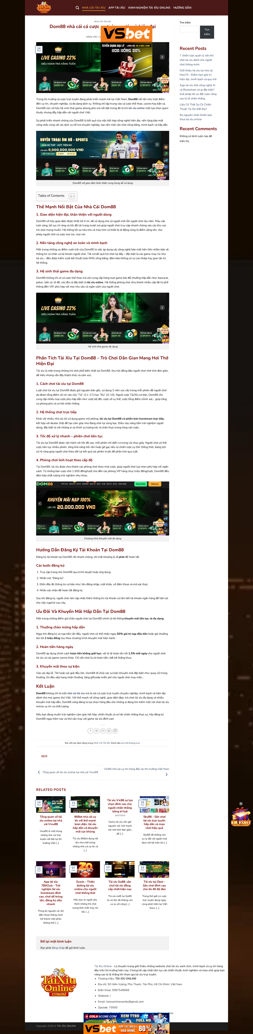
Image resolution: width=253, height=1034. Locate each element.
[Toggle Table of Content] (70, 196)
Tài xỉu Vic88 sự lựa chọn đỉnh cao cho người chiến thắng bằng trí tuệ (120, 805)
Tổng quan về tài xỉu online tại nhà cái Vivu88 (70, 772)
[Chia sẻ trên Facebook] (90, 731)
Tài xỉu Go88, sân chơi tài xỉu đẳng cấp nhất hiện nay (119, 885)
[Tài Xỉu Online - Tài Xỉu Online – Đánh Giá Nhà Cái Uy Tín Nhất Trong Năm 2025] (53, 7)
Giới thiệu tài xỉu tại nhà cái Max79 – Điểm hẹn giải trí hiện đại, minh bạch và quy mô (198, 75)
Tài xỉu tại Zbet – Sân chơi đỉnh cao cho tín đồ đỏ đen (154, 885)
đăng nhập (58, 948)
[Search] (77, 7)
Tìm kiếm (185, 22)
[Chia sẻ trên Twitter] (96, 731)
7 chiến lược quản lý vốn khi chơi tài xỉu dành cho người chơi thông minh (197, 60)
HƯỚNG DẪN (182, 8)
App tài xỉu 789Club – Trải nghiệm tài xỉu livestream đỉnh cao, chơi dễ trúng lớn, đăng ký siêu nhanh (50, 893)
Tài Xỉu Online (103, 966)
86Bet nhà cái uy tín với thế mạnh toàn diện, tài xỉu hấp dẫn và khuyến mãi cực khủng (85, 824)
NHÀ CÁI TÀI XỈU (93, 8)
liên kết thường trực (130, 743)
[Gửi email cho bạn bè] (103, 731)
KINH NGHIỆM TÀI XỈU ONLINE (149, 8)
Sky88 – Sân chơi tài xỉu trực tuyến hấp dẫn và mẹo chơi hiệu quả (154, 822)
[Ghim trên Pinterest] (109, 731)
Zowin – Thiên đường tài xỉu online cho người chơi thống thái (85, 887)
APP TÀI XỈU (116, 8)
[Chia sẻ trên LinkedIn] (115, 731)
